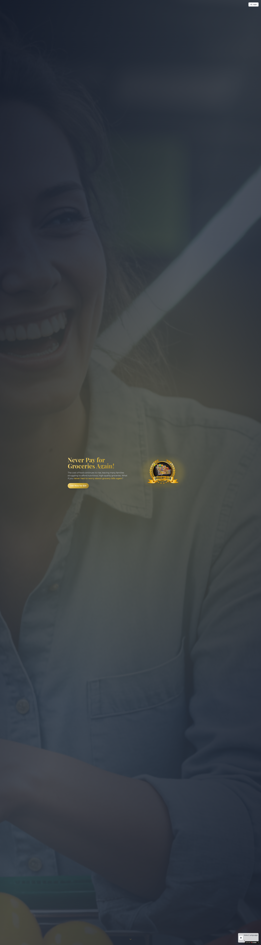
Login (255, 4)
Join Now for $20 (78, 486)
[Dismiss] (258, 942)
